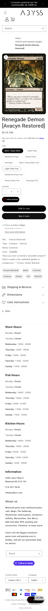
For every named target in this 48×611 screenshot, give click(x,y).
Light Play (32, 151)
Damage (9, 163)
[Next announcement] (43, 4)
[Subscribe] (39, 554)
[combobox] (24, 29)
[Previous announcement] (5, 4)
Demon (19, 276)
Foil (28, 276)
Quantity (5, 186)
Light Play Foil (11, 169)
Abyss (13, 600)
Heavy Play (30, 157)
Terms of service (25, 608)
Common (37, 270)
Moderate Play (12, 157)
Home (18, 38)
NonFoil (38, 276)
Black (25, 270)
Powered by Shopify (23, 600)
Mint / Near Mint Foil (29, 163)
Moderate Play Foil (14, 175)
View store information (15, 232)
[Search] (43, 28)
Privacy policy (34, 604)
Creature (7, 276)
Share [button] (7, 311)
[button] (5, 13)
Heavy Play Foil (12, 181)
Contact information (18, 604)
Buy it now (24, 216)
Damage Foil (32, 181)
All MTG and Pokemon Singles (28, 42)
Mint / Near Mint (12, 151)
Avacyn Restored (11, 270)
